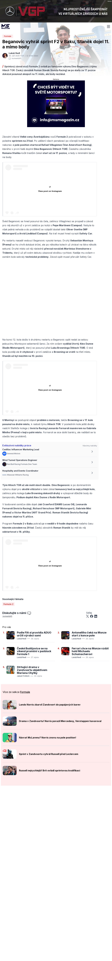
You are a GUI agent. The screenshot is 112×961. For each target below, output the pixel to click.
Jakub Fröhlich (23, 676)
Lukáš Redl (21, 639)
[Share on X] (87, 616)
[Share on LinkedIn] (95, 616)
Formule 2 (8, 604)
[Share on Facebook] (91, 616)
